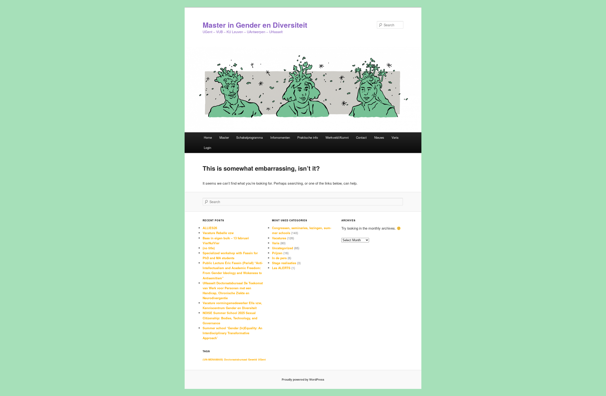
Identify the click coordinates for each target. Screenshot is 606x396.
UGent (262, 359)
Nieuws (379, 137)
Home (208, 137)
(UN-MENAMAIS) (213, 359)
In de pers (279, 258)
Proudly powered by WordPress (303, 379)
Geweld (252, 359)
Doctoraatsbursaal (235, 359)
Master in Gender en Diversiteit (255, 25)
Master (224, 137)
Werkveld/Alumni (337, 137)
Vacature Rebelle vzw (218, 233)
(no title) (209, 248)
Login (207, 147)
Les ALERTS (281, 268)
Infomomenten (280, 137)
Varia (395, 137)
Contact (361, 137)
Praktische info (307, 137)
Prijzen (277, 253)
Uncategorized (282, 248)
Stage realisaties (284, 263)
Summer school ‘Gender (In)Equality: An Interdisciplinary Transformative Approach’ (232, 333)
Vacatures (279, 238)
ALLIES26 (210, 228)
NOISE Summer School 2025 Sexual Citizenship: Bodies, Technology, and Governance (230, 318)
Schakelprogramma (249, 137)
